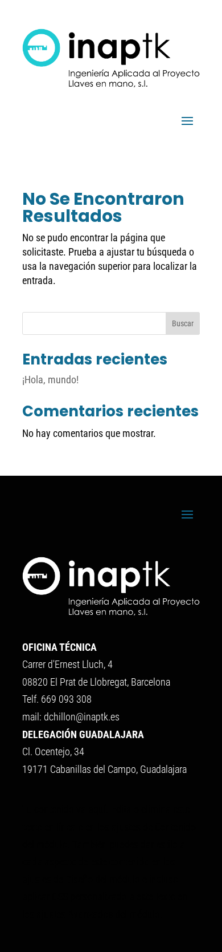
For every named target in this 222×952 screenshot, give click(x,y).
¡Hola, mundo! (50, 380)
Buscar (183, 323)
